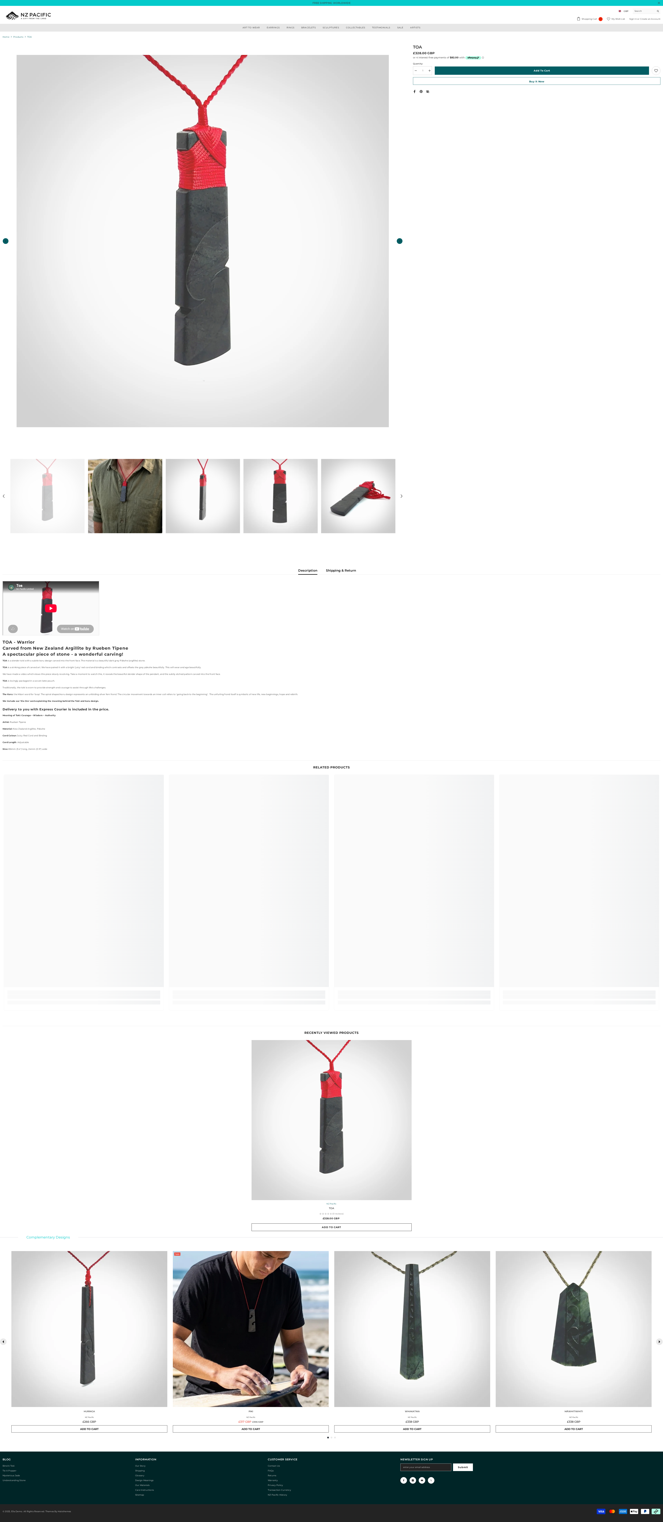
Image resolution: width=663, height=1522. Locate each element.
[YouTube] (422, 1480)
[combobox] (644, 11)
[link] (83, 997)
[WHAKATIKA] (412, 1329)
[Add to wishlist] (656, 70)
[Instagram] (413, 1480)
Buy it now (536, 81)
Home (6, 37)
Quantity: (418, 63)
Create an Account (650, 19)
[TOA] (332, 1120)
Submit (463, 1467)
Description (307, 570)
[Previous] (3, 1341)
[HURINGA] (89, 1329)
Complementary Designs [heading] (48, 1237)
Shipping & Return (341, 570)
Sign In (633, 19)
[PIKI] (251, 1329)
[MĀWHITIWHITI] (574, 1329)
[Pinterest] (421, 91)
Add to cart (542, 70)
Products (18, 37)
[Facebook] (414, 91)
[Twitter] (431, 1480)
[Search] (646, 11)
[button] (6, 241)
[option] (203, 241)
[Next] (659, 1341)
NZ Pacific (331, 1204)
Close (658, 3)
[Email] (427, 91)
